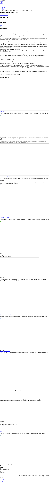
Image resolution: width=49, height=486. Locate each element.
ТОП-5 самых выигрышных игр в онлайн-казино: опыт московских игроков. (9, 388)
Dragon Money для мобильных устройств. (5, 351)
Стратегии (3, 6)
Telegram (3, 9)
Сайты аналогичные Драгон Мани (4, 217)
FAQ (2, 8)
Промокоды (3, 7)
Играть (1, 25)
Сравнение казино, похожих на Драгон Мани (5, 314)
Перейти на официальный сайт (4, 15)
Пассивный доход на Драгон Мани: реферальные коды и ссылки (8, 135)
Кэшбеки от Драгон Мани (3, 111)
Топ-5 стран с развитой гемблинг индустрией (5, 431)
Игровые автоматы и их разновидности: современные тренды (7, 461)
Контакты (3, 480)
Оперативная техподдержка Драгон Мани (5, 176)
